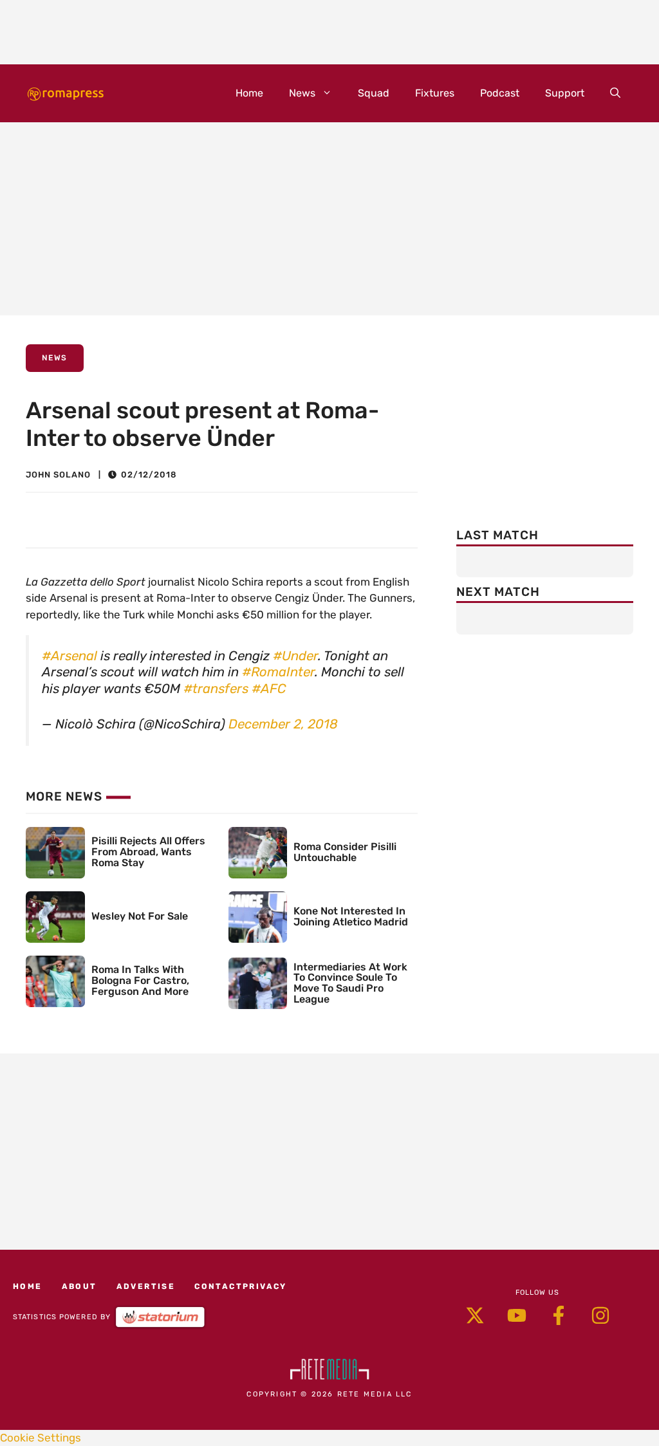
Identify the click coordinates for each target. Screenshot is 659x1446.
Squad (373, 93)
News (302, 93)
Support (564, 93)
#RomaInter (278, 672)
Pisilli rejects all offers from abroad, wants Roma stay (148, 852)
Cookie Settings (40, 1437)
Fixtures (434, 93)
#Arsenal (69, 655)
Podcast (499, 93)
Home (249, 93)
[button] (615, 93)
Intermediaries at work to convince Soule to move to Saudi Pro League (350, 983)
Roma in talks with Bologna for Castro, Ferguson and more (140, 980)
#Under (295, 655)
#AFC (269, 688)
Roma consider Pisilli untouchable (344, 852)
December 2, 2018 (283, 724)
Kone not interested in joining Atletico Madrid (350, 916)
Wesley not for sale (139, 916)
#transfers (215, 688)
